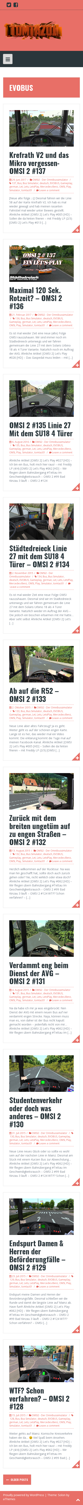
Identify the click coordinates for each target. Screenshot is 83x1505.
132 (17, 854)
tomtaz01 (26, 190)
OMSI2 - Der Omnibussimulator (50, 179)
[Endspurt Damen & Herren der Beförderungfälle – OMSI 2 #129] (41, 1216)
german (13, 186)
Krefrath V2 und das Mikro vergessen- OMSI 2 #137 (39, 162)
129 (12, 1279)
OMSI (62, 186)
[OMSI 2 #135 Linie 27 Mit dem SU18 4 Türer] (41, 398)
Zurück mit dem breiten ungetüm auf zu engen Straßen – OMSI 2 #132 (39, 829)
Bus (19, 183)
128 (12, 1418)
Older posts (19, 1479)
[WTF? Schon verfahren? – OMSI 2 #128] (41, 1364)
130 (12, 1136)
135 (17, 445)
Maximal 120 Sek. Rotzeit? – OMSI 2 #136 (35, 297)
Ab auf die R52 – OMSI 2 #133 (34, 694)
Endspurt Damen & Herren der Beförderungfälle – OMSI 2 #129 (37, 1255)
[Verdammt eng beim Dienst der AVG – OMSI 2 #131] (41, 938)
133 (17, 711)
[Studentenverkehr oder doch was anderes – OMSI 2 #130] (41, 1073)
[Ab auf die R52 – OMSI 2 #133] (41, 664)
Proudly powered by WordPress (23, 1495)
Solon (61, 1495)
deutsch (44, 183)
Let (21, 186)
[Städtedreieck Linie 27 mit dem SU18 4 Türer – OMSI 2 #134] (41, 521)
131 (17, 993)
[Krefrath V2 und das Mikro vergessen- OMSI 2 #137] (41, 128)
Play (68, 186)
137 (14, 183)
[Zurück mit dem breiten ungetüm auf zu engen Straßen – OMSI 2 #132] (41, 791)
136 (17, 318)
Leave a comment (49, 190)
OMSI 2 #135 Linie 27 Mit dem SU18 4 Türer (41, 428)
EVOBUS (54, 183)
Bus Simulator (30, 183)
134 (39, 576)
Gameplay (66, 183)
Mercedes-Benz (49, 186)
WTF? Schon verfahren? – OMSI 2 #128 (39, 1398)
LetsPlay (34, 186)
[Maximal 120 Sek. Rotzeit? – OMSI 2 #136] (41, 263)
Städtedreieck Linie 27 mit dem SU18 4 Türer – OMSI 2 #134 (39, 556)
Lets (26, 186)
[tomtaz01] (33, 30)
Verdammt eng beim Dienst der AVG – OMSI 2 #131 (38, 972)
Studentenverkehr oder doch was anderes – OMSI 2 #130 (35, 1111)
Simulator (14, 190)
